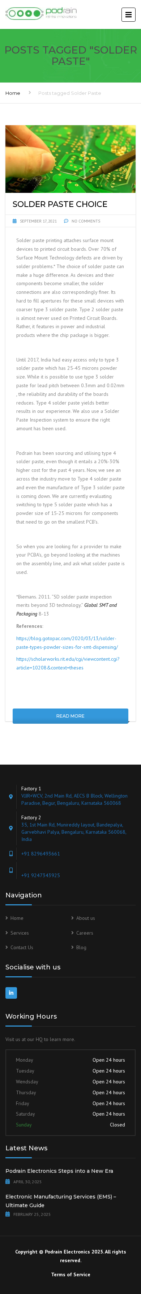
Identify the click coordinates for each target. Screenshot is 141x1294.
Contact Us (21, 947)
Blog (81, 947)
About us (85, 918)
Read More (70, 716)
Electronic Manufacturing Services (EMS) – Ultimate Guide (60, 1201)
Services (19, 933)
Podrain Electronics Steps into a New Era (59, 1171)
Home (12, 93)
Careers (84, 933)
